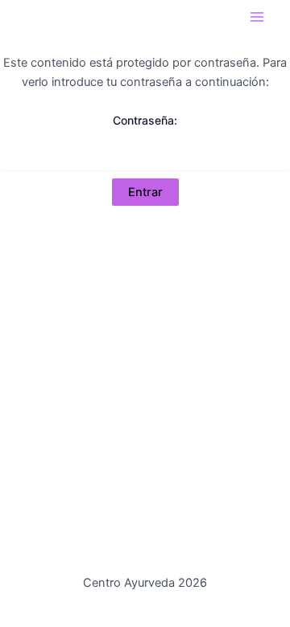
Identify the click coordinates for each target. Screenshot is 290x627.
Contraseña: (145, 120)
